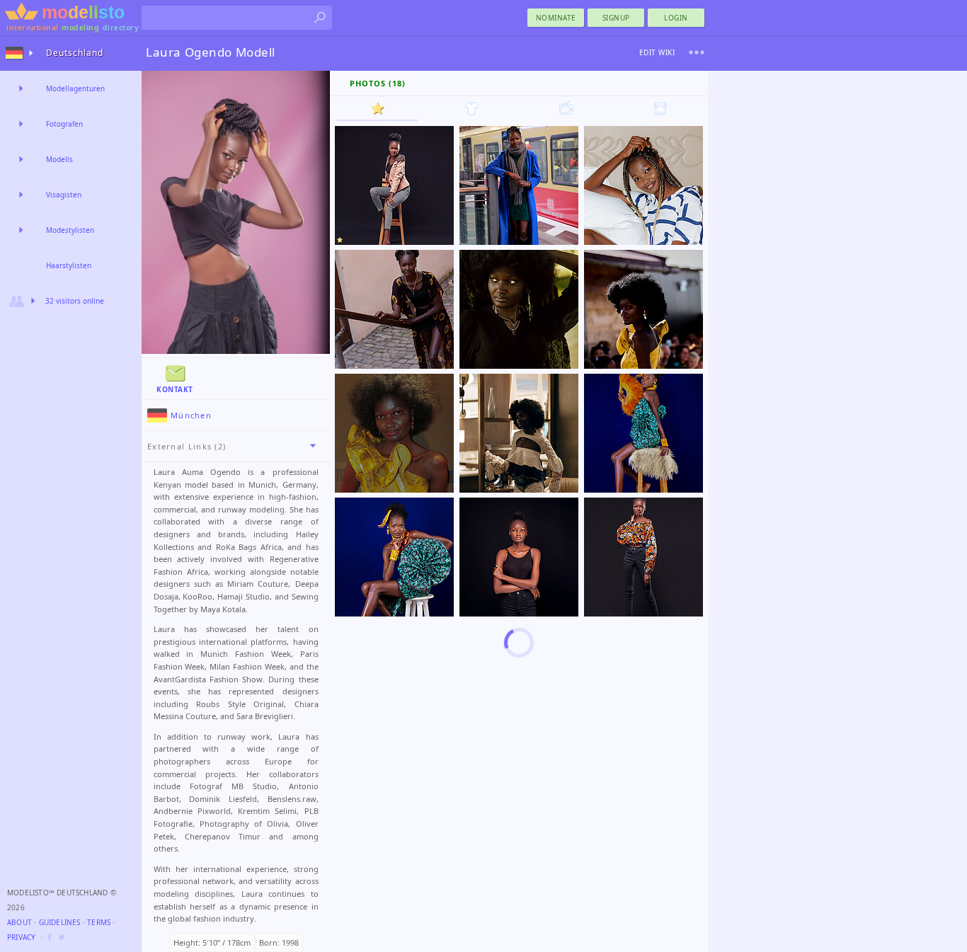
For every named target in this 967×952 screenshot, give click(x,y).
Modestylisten (70, 230)
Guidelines (60, 922)
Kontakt (174, 389)
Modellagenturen (75, 88)
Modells (59, 159)
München (191, 415)
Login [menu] (676, 18)
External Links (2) (186, 446)
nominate (556, 18)
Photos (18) (378, 83)
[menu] (696, 52)
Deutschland (74, 53)
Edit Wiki (657, 52)
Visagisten (63, 195)
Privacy (21, 937)
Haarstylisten (68, 265)
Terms (98, 922)
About (19, 922)
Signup (616, 18)
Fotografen (64, 124)
